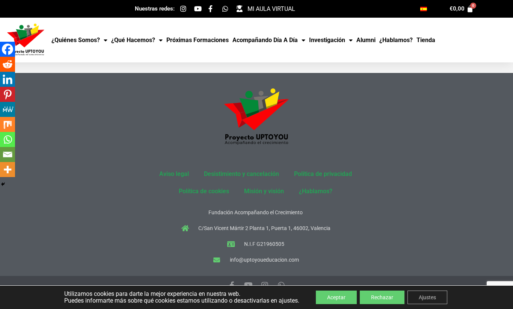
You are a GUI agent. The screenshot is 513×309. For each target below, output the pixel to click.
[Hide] (3, 184)
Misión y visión (264, 191)
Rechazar (382, 297)
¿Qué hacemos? (133, 40)
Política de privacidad (323, 173)
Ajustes (427, 297)
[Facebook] (7, 49)
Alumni (366, 40)
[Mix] (7, 124)
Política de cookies (204, 191)
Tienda (425, 40)
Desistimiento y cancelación (241, 173)
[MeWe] (7, 109)
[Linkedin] (7, 79)
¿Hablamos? (396, 40)
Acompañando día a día (265, 40)
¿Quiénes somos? (75, 40)
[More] (7, 169)
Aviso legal (174, 173)
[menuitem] (423, 9)
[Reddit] (7, 64)
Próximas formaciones (197, 40)
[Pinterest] (7, 94)
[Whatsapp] (7, 139)
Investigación (327, 40)
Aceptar (336, 297)
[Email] (7, 154)
